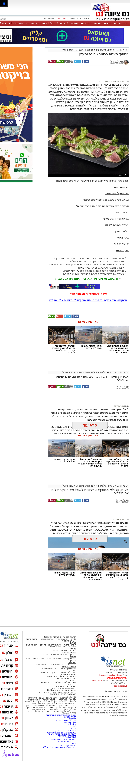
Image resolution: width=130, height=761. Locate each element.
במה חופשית (45, 672)
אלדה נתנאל (97, 680)
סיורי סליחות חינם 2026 (66, 741)
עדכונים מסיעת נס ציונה (66, 707)
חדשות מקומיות (62, 639)
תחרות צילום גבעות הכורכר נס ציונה (62, 734)
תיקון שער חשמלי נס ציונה (65, 721)
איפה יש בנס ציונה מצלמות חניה (88, 294)
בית (126, 23)
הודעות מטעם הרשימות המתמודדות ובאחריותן (57, 692)
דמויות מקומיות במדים (35, 659)
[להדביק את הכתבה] (59, 317)
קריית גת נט (71, 724)
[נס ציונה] (110, 20)
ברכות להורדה (60, 702)
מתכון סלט (72, 743)
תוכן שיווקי (72, 668)
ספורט (107, 23)
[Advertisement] (87, 74)
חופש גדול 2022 (45, 702)
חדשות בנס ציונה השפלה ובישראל (60, 637)
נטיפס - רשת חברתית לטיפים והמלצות (61, 715)
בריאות (66, 645)
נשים (42, 698)
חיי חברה (86, 23)
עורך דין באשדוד (69, 723)
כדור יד (55, 651)
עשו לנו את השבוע (54, 659)
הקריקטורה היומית (55, 709)
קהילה (97, 23)
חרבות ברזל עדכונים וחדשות (63, 694)
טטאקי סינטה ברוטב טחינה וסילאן (111, 81)
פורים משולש (71, 738)
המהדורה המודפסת (68, 698)
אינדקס (73, 680)
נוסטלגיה (72, 662)
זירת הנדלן (62, 700)
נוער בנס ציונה (20, 23)
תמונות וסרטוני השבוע (59, 655)
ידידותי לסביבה (69, 653)
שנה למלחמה (70, 709)
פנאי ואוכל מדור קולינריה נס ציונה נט (94, 50)
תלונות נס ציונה (52, 676)
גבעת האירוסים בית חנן (67, 730)
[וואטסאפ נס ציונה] (74, 286)
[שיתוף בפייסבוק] (85, 62)
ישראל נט (72, 719)
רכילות (73, 655)
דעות (44, 23)
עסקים (62, 668)
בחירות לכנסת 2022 (68, 705)
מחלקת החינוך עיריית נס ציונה (64, 688)
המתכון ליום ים (118, 519)
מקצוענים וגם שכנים (49, 668)
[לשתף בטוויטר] (77, 62)
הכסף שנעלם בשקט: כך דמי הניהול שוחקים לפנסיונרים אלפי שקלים (88, 300)
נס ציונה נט (122, 50)
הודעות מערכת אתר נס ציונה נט (61, 704)
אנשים (74, 23)
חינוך (74, 645)
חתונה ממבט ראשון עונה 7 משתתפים (61, 732)
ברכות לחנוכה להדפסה (67, 736)
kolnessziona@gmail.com (111, 675)
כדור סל (64, 651)
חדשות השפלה (47, 639)
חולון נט (73, 726)
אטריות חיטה (119, 406)
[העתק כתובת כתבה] (68, 62)
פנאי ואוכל (67, 50)
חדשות (118, 23)
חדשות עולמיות (68, 641)
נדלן (52, 23)
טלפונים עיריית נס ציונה (65, 686)
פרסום (73, 728)
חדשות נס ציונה (48, 700)
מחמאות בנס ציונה (68, 676)
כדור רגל (72, 651)
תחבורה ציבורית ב (37, 709)
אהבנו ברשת (52, 698)
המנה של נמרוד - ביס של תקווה (63, 740)
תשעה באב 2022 (38, 704)
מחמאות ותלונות (68, 674)
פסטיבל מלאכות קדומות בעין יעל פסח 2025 (59, 747)
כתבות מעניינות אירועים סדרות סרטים (42, 705)
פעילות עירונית (55, 645)
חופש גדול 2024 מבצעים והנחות (41, 707)
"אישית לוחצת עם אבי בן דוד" (64, 672)
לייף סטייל (62, 23)
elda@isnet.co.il (119, 686)
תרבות (35, 23)
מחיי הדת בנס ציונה (57, 647)
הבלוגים (73, 700)
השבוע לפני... (71, 664)
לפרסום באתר (48, 19)
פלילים (73, 639)
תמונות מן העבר (40, 664)
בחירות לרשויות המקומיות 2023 (61, 690)
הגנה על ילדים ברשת (68, 745)
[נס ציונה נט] (108, 650)
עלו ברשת (44, 655)
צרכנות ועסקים (69, 666)
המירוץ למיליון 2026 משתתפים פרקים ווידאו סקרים (56, 711)
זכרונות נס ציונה (56, 664)
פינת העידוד (71, 696)
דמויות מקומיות (70, 659)
